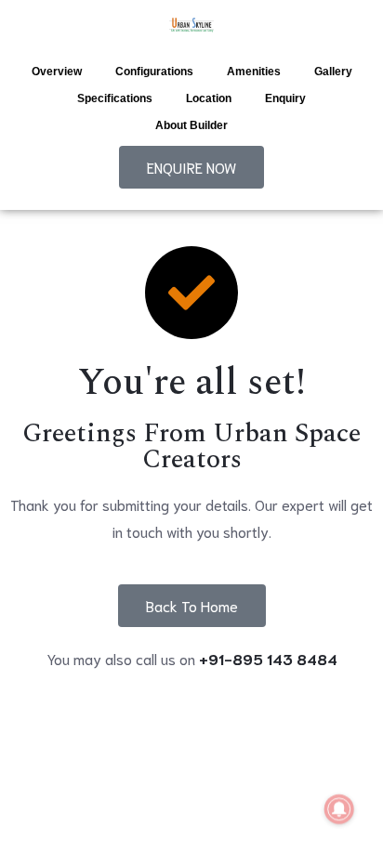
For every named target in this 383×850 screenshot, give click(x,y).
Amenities (254, 71)
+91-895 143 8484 (268, 658)
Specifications (114, 98)
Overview (57, 71)
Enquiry (285, 98)
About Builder (191, 125)
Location (208, 98)
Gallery (333, 71)
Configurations (154, 71)
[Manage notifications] (339, 809)
